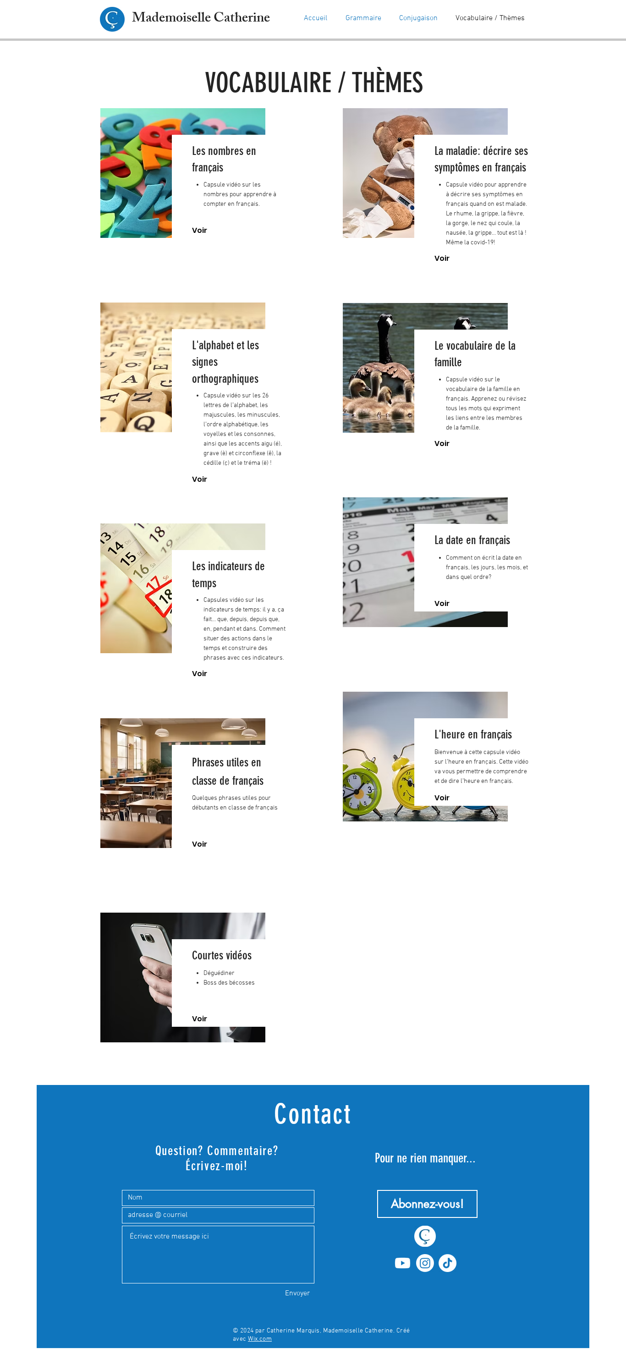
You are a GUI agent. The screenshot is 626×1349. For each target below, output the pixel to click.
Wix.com (260, 1339)
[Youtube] (403, 1263)
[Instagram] (425, 1263)
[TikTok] (447, 1263)
